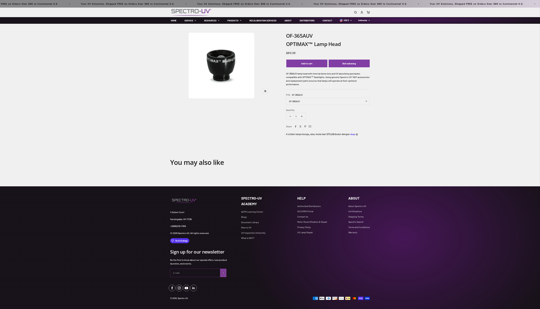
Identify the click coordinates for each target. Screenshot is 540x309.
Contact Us (302, 216)
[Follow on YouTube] (186, 288)
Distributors (307, 20)
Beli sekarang (349, 63)
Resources (210, 20)
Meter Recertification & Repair (312, 221)
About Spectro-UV (357, 206)
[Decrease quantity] (290, 116)
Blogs (244, 217)
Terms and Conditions (359, 227)
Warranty (352, 232)
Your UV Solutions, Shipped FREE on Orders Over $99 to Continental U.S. (95, 3)
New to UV (246, 227)
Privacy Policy (304, 227)
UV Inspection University (253, 232)
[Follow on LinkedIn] (193, 288)
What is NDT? (247, 238)
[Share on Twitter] (300, 126)
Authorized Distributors (309, 206)
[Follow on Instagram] (179, 288)
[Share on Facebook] (295, 126)
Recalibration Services (262, 20)
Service (188, 20)
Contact (327, 20)
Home (173, 20)
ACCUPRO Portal (305, 211)
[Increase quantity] (302, 116)
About (288, 20)
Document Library (250, 222)
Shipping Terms (356, 216)
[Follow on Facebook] (172, 288)
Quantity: (290, 110)
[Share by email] (310, 126)
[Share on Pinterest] (305, 126)
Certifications (355, 211)
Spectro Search (356, 221)
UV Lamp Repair (305, 232)
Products (232, 20)
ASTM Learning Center (252, 211)
